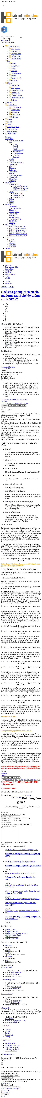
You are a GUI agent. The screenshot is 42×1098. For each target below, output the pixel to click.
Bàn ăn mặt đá (17, 193)
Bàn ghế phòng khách (16, 140)
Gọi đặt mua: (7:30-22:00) (14, 399)
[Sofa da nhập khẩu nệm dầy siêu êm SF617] (19, 873)
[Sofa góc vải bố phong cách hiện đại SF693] (20, 861)
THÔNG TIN (5, 1026)
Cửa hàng (12, 243)
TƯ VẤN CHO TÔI (7, 1077)
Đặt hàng (4, 844)
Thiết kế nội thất (10, 224)
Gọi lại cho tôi (26, 795)
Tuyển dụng (9, 1035)
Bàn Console (13, 171)
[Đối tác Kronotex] (11, 931)
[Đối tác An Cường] (11, 937)
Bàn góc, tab (13, 164)
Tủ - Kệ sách (13, 221)
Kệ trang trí (12, 181)
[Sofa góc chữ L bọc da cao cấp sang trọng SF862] (21, 850)
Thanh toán (8, 283)
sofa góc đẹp (19, 780)
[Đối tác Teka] (10, 929)
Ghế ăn (11, 199)
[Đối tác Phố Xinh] (11, 939)
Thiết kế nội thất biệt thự (17, 226)
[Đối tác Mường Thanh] (13, 935)
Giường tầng (17, 208)
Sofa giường (17, 151)
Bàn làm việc (13, 214)
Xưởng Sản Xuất (6, 967)
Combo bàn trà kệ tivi (16, 162)
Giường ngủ (13, 206)
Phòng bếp (8, 182)
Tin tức (7, 1033)
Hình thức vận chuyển (12, 1049)
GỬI (3, 412)
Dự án (7, 237)
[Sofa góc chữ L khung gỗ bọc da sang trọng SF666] (22, 899)
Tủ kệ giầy (12, 170)
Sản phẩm (8, 1031)
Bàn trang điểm (14, 212)
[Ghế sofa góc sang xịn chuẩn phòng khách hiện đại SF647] (23, 912)
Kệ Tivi (11, 159)
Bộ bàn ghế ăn (13, 184)
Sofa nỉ (15, 146)
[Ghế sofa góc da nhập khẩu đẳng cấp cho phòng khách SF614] (23, 887)
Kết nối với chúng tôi (7, 1054)
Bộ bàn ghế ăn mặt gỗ (20, 190)
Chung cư (12, 241)
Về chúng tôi (5, 1008)
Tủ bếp (11, 201)
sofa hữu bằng (28, 780)
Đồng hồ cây (13, 179)
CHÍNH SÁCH (6, 1040)
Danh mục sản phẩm (11, 267)
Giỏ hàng (8, 281)
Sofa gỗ (15, 148)
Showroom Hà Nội (7, 994)
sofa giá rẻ (37, 780)
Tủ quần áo (12, 210)
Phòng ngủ (8, 204)
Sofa (10, 142)
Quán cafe (12, 245)
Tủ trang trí (12, 168)
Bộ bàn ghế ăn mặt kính (20, 188)
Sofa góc (16, 157)
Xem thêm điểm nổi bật (8, 367)
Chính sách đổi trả (11, 1051)
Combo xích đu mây (15, 175)
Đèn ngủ (12, 223)
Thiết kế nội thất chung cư (17, 228)
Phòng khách (9, 139)
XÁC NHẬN (5, 1094)
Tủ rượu (11, 166)
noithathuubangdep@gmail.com (15, 1020)
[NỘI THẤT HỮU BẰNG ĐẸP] (19, 22)
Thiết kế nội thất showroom (18, 234)
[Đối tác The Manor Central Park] (16, 933)
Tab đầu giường (14, 217)
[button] (5, 1083)
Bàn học (11, 215)
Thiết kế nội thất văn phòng (18, 235)
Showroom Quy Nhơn (8, 979)
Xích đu (11, 173)
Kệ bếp (11, 203)
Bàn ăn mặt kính (18, 195)
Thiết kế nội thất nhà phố (17, 232)
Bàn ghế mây (13, 177)
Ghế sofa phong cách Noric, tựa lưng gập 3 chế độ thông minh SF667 (20, 295)
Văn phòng (12, 246)
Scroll (3, 1096)
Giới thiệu (8, 1029)
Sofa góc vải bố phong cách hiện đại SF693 (23, 866)
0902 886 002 (5, 40)
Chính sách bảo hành (11, 1047)
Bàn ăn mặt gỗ (17, 197)
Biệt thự (11, 239)
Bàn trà (11, 161)
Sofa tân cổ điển (18, 150)
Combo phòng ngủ (15, 219)
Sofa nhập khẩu (18, 153)
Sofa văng (16, 155)
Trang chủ (8, 137)
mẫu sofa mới (9, 780)
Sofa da (15, 144)
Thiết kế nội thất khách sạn (17, 230)
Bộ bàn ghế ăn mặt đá (20, 186)
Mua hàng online (10, 1043)
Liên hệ (7, 248)
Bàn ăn (11, 192)
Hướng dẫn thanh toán (12, 1045)
